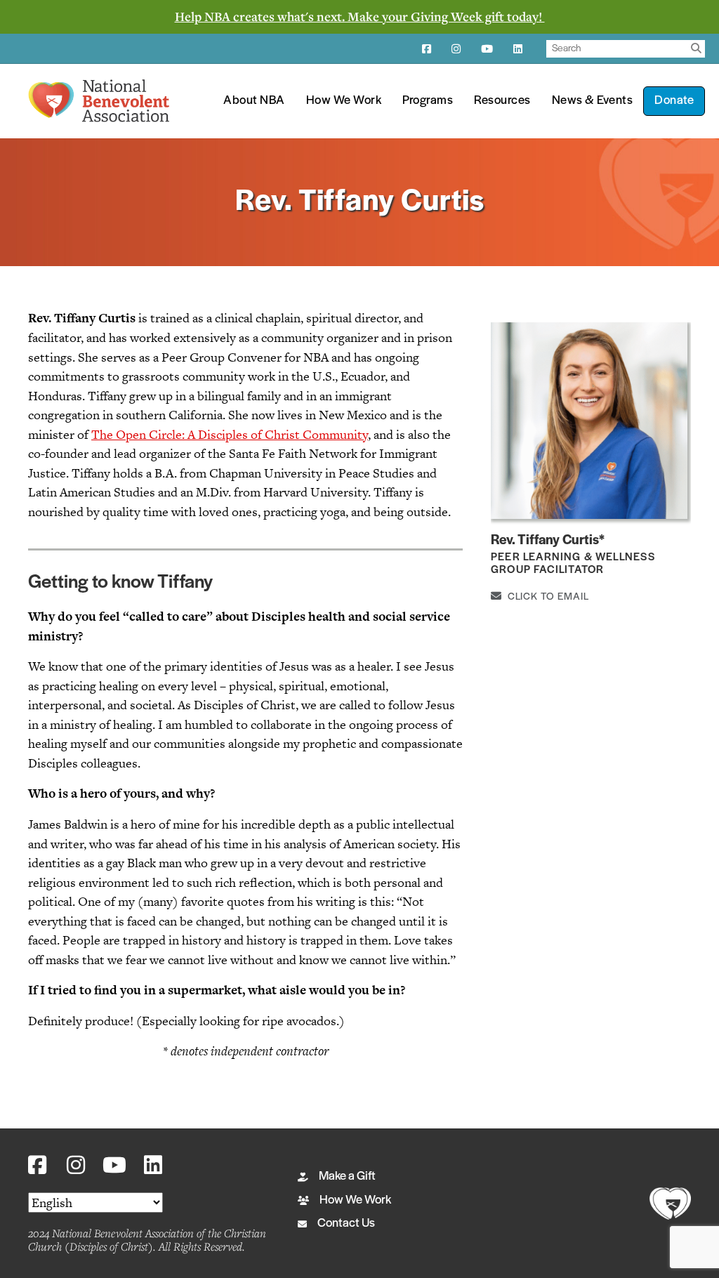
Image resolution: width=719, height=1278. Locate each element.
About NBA (254, 101)
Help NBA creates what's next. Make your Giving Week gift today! (360, 16)
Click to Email (545, 597)
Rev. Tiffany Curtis (545, 541)
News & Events (592, 101)
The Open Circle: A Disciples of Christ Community (229, 434)
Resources (502, 101)
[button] (37, 1165)
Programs (427, 101)
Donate (674, 101)
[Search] (696, 49)
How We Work (344, 101)
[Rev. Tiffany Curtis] (589, 419)
